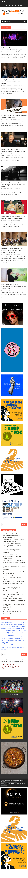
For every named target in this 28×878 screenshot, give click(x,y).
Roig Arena (16, 640)
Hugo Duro (17, 628)
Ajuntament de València (8, 622)
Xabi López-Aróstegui (21, 647)
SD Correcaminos (10, 642)
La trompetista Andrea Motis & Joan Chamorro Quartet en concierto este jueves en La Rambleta (13, 286)
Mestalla (10, 635)
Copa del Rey (11, 626)
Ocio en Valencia (14, 713)
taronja (9, 645)
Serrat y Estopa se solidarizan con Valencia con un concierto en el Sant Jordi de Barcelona (13, 82)
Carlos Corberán (18, 622)
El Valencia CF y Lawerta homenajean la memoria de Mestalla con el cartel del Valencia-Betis (12, 545)
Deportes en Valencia (14, 694)
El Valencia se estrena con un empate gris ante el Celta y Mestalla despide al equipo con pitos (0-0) (14, 562)
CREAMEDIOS (4, 784)
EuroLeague (6, 628)
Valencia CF (4, 647)
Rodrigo (11, 640)
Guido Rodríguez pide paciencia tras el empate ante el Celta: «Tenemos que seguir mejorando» (13, 550)
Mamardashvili (19, 633)
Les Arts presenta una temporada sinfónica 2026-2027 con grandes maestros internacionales (13, 605)
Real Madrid (8, 640)
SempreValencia (4, 645)
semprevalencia (10, 783)
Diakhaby (20, 626)
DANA (17, 626)
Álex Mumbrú (3, 649)
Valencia (13, 645)
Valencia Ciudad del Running (13, 647)
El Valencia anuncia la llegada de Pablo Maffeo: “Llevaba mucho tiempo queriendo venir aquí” (13, 588)
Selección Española (17, 642)
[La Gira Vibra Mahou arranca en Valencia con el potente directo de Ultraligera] (14, 38)
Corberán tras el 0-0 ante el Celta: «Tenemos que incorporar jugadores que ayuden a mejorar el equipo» (14, 556)
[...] (23, 57)
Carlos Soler (4, 624)
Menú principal (7, 21)
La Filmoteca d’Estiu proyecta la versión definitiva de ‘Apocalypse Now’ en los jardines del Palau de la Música (14, 600)
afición (2, 622)
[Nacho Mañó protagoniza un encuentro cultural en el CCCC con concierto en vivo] (14, 139)
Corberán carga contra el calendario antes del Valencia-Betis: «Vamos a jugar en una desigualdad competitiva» (14, 535)
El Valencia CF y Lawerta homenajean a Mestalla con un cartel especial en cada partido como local (12, 611)
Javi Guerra (8, 630)
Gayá (10, 628)
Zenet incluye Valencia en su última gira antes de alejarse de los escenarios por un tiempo (13, 185)
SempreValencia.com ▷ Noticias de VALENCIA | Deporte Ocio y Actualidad (12, 781)
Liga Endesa (13, 633)
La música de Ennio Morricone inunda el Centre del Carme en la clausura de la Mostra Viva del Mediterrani (12, 250)
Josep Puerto (14, 630)
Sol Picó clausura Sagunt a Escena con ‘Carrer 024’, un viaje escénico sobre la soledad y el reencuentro (14, 567)
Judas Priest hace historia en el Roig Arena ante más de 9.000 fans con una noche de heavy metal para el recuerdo (13, 583)
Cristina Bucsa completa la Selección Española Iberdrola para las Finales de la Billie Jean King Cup (13, 594)
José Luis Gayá (21, 630)
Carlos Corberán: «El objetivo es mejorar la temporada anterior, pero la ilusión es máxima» (13, 577)
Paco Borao (16, 636)
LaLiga (7, 633)
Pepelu (7, 638)
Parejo (20, 636)
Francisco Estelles (16, 51)
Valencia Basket (19, 645)
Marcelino (3, 636)
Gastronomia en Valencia (14, 774)
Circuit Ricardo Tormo (19, 624)
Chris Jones (10, 624)
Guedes (13, 628)
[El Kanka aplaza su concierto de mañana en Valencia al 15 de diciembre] (14, 106)
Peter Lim (10, 638)
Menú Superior (7, 2)
